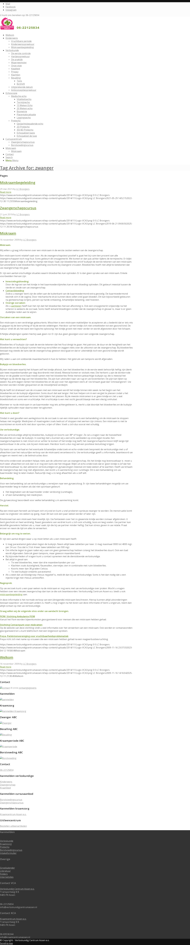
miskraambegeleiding (11, 594)
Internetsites (6, 877)
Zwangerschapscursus (18, 208)
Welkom (6, 657)
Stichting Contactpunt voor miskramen (21, 624)
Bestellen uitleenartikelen (13, 826)
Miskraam (8, 233)
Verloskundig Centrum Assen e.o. (17, 888)
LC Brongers (22, 189)
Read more (5, 192)
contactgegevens (27, 687)
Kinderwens (6, 781)
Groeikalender (7, 867)
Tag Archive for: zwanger (27, 168)
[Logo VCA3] (21, 29)
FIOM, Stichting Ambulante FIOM (17, 616)
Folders (4, 874)
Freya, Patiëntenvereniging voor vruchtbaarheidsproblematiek (34, 636)
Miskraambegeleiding (17, 182)
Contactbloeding (15, 290)
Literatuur (5, 870)
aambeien (16, 305)
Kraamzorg (6, 843)
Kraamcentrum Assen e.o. (13, 814)
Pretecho (4, 847)
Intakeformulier (8, 853)
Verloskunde (6, 840)
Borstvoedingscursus (11, 799)
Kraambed (5, 787)
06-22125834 (6, 770)
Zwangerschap (7, 784)
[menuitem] (94, 35)
